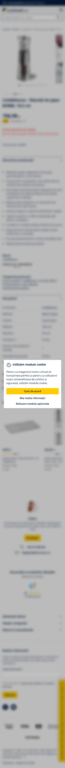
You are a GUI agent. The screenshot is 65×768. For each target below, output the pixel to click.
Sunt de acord (32, 391)
